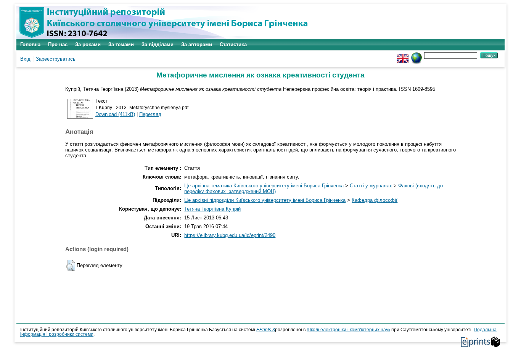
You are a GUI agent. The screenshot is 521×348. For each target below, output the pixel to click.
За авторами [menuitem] (196, 44)
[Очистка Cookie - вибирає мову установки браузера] (416, 55)
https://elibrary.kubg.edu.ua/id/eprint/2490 (229, 235)
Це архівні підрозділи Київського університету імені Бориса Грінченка (265, 200)
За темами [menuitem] (121, 44)
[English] (403, 55)
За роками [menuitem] (88, 44)
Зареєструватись (56, 59)
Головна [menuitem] (30, 44)
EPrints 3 (265, 329)
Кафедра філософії (374, 200)
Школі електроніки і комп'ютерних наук (348, 329)
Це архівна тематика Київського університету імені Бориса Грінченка (264, 185)
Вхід (25, 59)
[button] (70, 265)
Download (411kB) (115, 114)
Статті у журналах (371, 185)
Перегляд (150, 114)
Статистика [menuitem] (233, 44)
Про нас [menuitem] (58, 44)
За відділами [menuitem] (158, 44)
